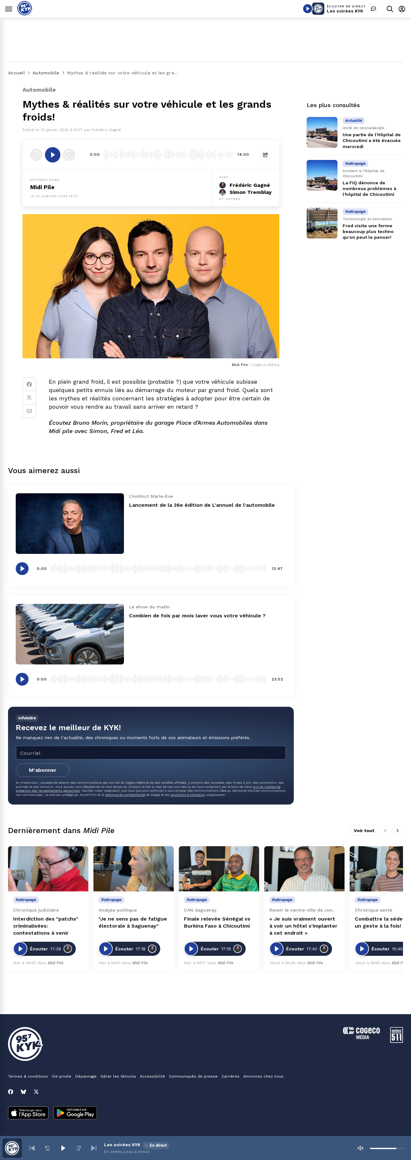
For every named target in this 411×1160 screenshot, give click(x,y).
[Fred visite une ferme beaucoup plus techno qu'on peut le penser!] (322, 223)
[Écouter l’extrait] (52, 155)
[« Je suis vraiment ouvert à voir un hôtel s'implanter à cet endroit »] (304, 868)
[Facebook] (29, 384)
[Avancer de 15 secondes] (69, 155)
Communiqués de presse (193, 1076)
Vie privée (61, 1076)
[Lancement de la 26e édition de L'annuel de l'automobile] (70, 523)
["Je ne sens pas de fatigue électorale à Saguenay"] (133, 868)
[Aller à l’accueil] (24, 14)
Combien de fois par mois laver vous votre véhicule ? (197, 616)
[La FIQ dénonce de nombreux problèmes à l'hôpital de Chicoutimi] (322, 175)
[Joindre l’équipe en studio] (373, 8)
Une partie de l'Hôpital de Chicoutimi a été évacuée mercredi (372, 140)
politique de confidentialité (125, 795)
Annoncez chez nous (263, 1076)
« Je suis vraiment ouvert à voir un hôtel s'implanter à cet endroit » (303, 926)
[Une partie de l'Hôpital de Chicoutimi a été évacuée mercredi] (322, 132)
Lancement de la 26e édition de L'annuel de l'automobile (202, 505)
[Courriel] (29, 411)
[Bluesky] (23, 1091)
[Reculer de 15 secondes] (36, 155)
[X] (36, 1091)
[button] (32, 1148)
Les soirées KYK (345, 10)
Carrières (231, 1076)
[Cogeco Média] (361, 1037)
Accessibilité (152, 1076)
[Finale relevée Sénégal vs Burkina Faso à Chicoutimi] (219, 868)
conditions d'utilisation (188, 795)
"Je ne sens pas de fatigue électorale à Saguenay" (133, 922)
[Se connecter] (402, 9)
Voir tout (364, 830)
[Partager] (265, 155)
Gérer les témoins (118, 1076)
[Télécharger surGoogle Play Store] (75, 1113)
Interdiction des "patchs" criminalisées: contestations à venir (45, 926)
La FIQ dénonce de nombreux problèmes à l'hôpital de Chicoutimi (369, 188)
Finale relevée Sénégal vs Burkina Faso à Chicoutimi (217, 922)
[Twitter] (29, 398)
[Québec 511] (396, 1041)
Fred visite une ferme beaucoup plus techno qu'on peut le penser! (368, 231)
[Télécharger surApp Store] (28, 1113)
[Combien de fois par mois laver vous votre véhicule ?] (70, 634)
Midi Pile (42, 187)
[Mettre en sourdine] (360, 1148)
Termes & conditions (28, 1076)
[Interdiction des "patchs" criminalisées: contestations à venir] (48, 868)
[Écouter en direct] (307, 9)
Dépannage (86, 1076)
